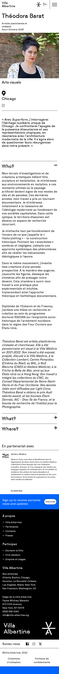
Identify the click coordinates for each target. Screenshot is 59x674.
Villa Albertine (8, 4)
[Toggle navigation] (54, 4)
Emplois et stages (15, 559)
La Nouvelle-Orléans (24, 581)
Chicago (25, 577)
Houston (7, 581)
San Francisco (10, 588)
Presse (9, 535)
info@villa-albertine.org (15, 614)
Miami (20, 584)
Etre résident (12, 554)
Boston (16, 577)
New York (30, 584)
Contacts (10, 530)
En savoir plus (16, 490)
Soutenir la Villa (14, 550)
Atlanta (6, 577)
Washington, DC (27, 588)
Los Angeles (9, 584)
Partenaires (11, 526)
